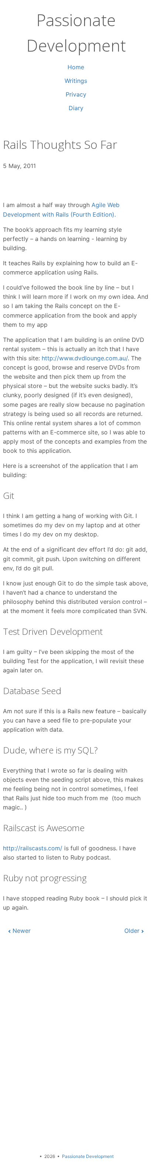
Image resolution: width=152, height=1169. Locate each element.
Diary (76, 108)
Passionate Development (88, 1156)
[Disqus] (76, 1041)
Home (76, 67)
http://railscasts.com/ (32, 848)
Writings (76, 80)
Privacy (76, 94)
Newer (22, 930)
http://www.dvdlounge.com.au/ (85, 358)
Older (131, 930)
